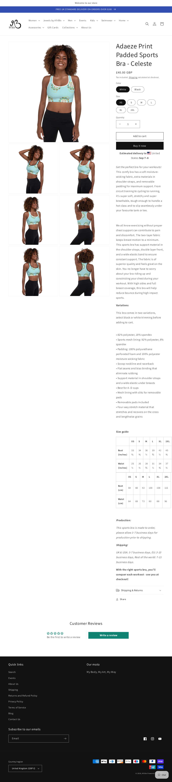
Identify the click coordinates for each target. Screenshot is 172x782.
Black (138, 89)
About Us (13, 683)
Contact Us (14, 719)
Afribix (144, 773)
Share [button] (123, 599)
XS (121, 102)
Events (12, 678)
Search (12, 672)
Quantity (120, 117)
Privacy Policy (15, 701)
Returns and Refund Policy (22, 695)
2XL (133, 109)
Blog (10, 713)
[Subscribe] (65, 738)
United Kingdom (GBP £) (23, 768)
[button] (34, 20)
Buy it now (139, 145)
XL (121, 109)
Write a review (108, 635)
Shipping (133, 77)
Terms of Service (17, 707)
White (123, 89)
